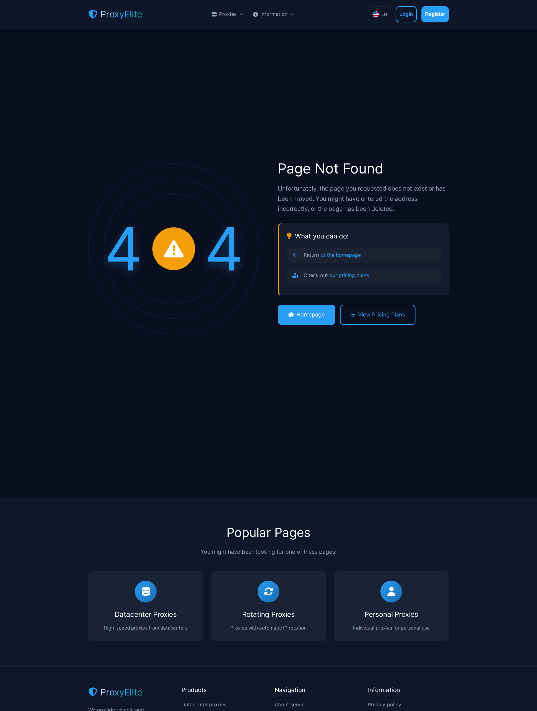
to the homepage (340, 255)
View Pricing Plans (381, 314)
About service (291, 704)
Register (435, 14)
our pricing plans (349, 275)
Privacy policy (384, 704)
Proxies (227, 14)
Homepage (310, 314)
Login (406, 14)
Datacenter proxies (204, 704)
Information (273, 14)
